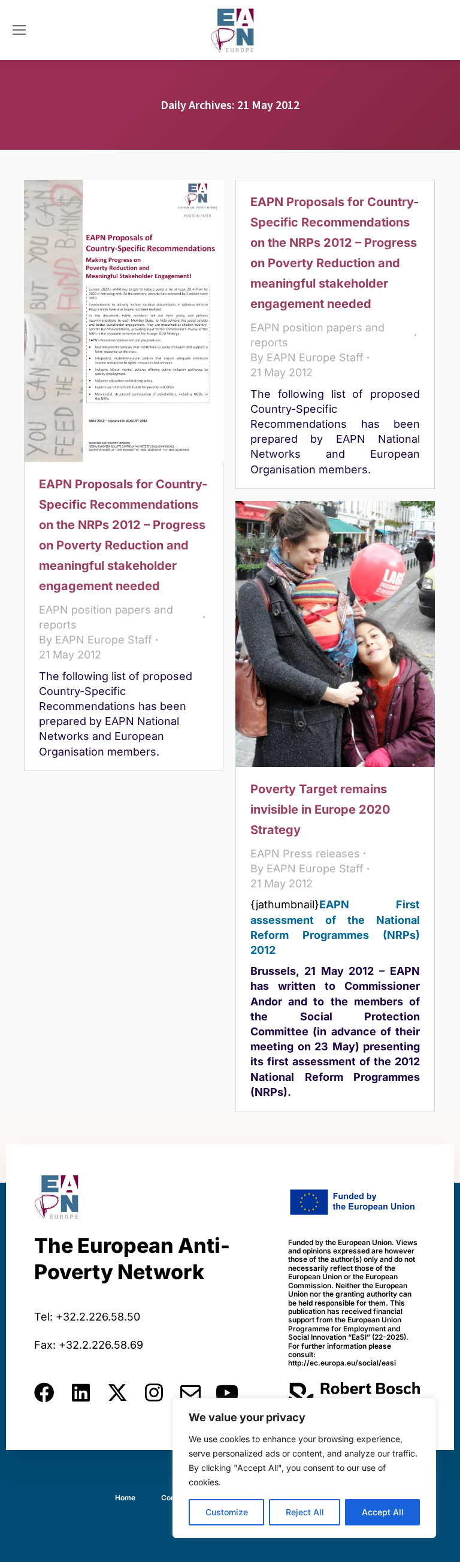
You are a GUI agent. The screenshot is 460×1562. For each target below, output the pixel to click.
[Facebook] (44, 1392)
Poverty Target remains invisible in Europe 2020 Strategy (320, 809)
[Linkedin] (81, 1392)
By (95, 639)
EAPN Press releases (305, 853)
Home (125, 1497)
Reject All (305, 1512)
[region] (304, 1468)
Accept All (383, 1512)
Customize (226, 1512)
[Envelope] (190, 1392)
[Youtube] (227, 1392)
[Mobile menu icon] (19, 30)
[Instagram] (154, 1392)
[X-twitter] (117, 1392)
